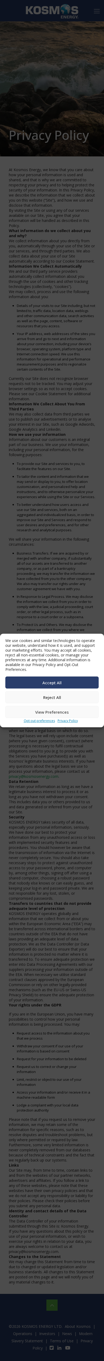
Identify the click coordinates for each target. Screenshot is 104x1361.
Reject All (52, 697)
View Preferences (52, 712)
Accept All (52, 682)
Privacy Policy (68, 720)
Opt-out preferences (39, 720)
